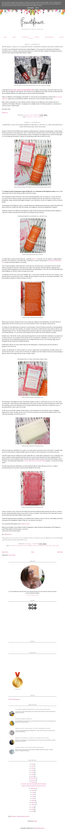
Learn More (30, 8)
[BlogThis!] (42, 115)
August (33, 790)
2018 (32, 774)
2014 (32, 811)
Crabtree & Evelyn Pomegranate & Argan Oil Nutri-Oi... (33, 786)
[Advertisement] (32, 625)
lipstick (35, 116)
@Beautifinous (8, 534)
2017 (32, 776)
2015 (32, 809)
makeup (40, 116)
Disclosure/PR (49, 37)
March (33, 800)
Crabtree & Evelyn (25, 523)
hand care (41, 545)
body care (23, 545)
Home (5, 37)
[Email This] (40, 115)
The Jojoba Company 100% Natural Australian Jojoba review (32, 709)
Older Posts (60, 552)
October (33, 782)
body (18, 545)
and (35, 460)
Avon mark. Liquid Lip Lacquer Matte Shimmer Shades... (34, 783)
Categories (25, 37)
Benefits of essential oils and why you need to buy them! (32, 737)
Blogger (35, 821)
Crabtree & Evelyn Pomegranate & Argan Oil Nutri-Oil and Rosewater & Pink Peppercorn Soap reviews (32, 126)
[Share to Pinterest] (46, 115)
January (33, 804)
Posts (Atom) (12, 555)
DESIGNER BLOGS (39, 828)
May (33, 796)
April (33, 798)
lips (31, 116)
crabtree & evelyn (32, 545)
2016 (32, 807)
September (33, 788)
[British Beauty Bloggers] (17, 690)
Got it (37, 8)
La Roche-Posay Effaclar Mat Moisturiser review (29, 747)
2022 (32, 766)
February (33, 802)
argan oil (34, 259)
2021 (32, 768)
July (33, 792)
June (33, 794)
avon (28, 116)
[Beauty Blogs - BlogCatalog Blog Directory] (18, 816)
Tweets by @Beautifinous (14, 699)
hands (54, 545)
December (33, 778)
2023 (32, 764)
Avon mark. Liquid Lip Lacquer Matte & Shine (22, 89)
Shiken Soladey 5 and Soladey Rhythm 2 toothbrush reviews (32, 728)
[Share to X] (43, 115)
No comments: (35, 115)
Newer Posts (5, 552)
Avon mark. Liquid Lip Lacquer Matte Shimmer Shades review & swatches (32, 47)
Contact (37, 37)
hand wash (48, 545)
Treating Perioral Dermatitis (23, 718)
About (14, 37)
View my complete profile (32, 595)
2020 (32, 770)
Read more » (5, 112)
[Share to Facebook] (45, 115)
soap (57, 545)
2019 (32, 772)
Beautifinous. (32, 22)
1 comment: (35, 543)
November (33, 780)
